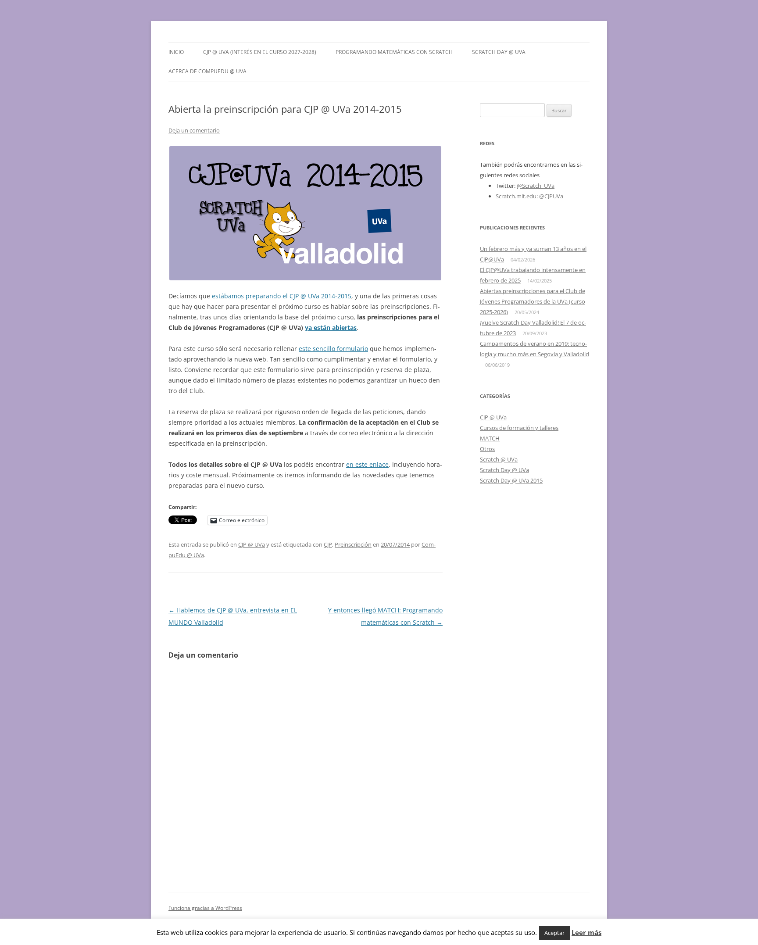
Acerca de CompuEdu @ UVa (207, 71)
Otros (487, 449)
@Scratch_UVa (535, 186)
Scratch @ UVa (499, 459)
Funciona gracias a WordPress (205, 908)
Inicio (176, 52)
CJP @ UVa (251, 544)
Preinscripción (353, 544)
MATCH (490, 438)
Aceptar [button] (554, 933)
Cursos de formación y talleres (519, 428)
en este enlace (367, 464)
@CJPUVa (551, 196)
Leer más (586, 932)
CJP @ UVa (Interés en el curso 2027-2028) (259, 52)
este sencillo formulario (333, 348)
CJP (328, 544)
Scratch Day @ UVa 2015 (511, 480)
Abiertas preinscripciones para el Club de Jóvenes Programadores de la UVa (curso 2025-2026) (532, 301)
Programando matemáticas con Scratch (394, 52)
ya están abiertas (331, 327)
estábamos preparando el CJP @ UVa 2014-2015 (281, 296)
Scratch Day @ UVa (499, 52)
